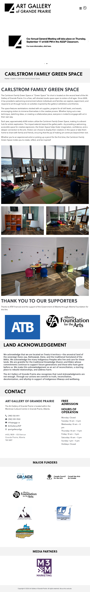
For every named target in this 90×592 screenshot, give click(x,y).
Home (7, 78)
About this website (66, 589)
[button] (80, 8)
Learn (13, 78)
